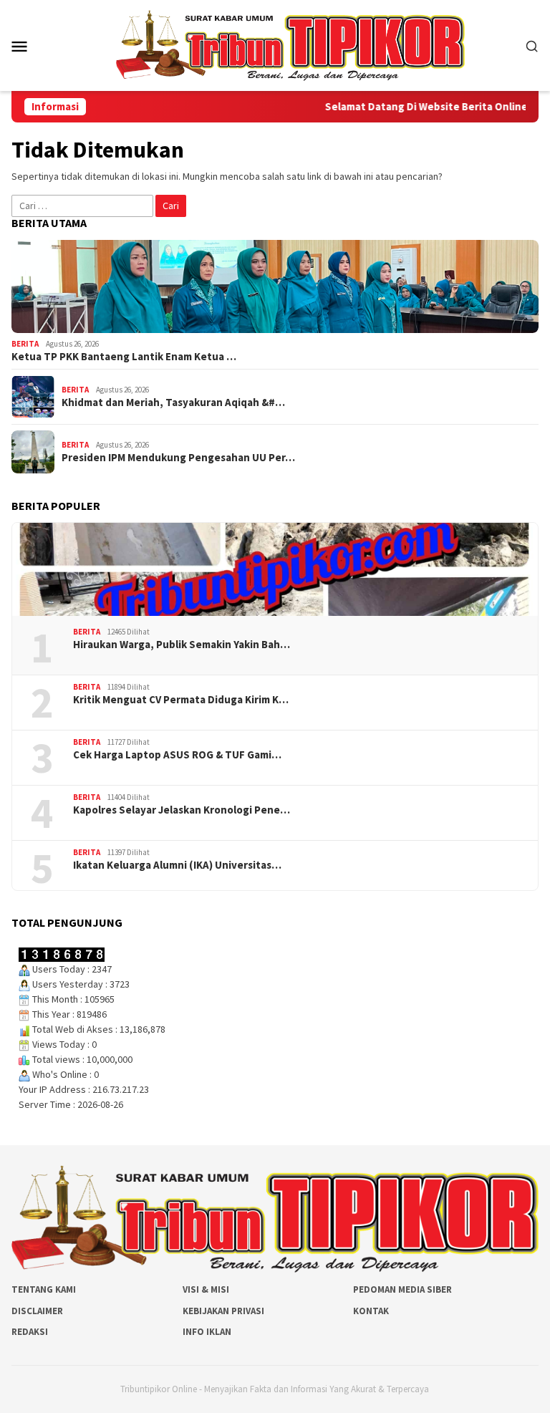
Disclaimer (37, 1311)
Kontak (371, 1311)
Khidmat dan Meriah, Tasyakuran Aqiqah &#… (173, 402)
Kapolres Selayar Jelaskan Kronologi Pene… (181, 810)
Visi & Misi (206, 1289)
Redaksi (29, 1332)
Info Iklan (207, 1332)
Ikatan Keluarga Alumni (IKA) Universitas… (177, 865)
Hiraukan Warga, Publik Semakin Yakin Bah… (181, 644)
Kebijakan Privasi (223, 1311)
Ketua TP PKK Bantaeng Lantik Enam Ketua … (123, 356)
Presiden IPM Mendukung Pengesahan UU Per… (178, 457)
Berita (25, 344)
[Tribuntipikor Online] (290, 44)
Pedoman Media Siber (402, 1289)
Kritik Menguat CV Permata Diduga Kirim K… (181, 699)
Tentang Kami (43, 1289)
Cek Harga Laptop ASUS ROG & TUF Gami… (177, 754)
